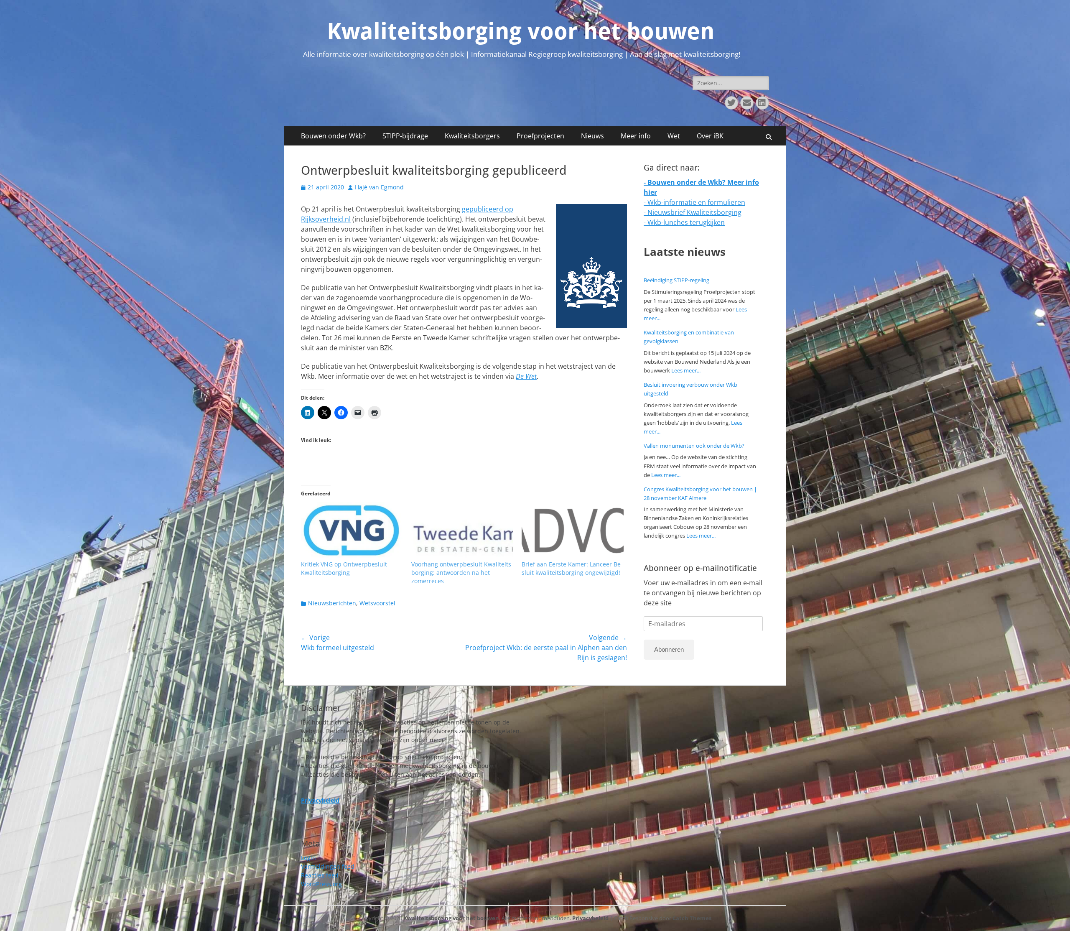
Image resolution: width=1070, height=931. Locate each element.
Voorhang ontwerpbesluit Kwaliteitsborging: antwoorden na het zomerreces (462, 572)
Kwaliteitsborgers (472, 135)
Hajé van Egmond (379, 187)
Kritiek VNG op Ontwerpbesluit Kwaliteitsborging (344, 568)
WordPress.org (321, 884)
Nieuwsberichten (332, 603)
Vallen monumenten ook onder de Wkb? (694, 445)
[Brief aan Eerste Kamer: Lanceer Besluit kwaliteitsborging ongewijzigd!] (573, 531)
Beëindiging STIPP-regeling (676, 280)
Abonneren (669, 649)
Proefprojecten (540, 135)
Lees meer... (686, 370)
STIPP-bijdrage (405, 135)
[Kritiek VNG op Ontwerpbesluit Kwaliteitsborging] (352, 531)
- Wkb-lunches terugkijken (684, 222)
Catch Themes (692, 918)
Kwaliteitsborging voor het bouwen (520, 31)
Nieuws (592, 135)
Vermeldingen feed (327, 866)
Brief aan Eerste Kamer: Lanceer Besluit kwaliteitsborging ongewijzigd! (572, 568)
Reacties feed (320, 875)
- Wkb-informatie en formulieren (694, 202)
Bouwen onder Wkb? (333, 135)
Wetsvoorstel (377, 603)
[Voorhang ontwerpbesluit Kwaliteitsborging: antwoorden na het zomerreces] (462, 531)
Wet (673, 135)
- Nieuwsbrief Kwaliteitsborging (692, 212)
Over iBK (710, 135)
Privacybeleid (590, 918)
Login (308, 858)
